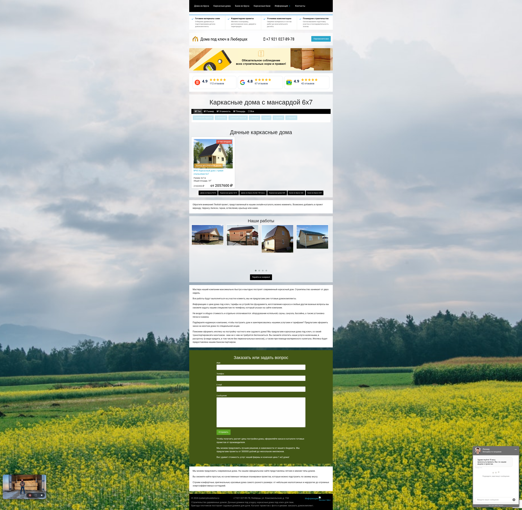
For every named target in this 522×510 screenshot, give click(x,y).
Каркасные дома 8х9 (277, 193)
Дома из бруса (201, 6)
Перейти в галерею (260, 277)
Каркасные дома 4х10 (228, 193)
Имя (218, 363)
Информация (281, 6)
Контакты (300, 6)
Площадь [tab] (240, 111)
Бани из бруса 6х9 (314, 193)
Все (252, 111)
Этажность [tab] (225, 111)
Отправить (223, 432)
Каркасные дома (222, 6)
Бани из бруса (242, 6)
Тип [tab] (199, 111)
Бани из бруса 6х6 (296, 193)
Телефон (220, 374)
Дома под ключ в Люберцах (223, 39)
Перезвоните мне (321, 39)
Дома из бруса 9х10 (208, 193)
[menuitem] (201, 6)
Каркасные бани (262, 6)
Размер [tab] (210, 111)
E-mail (219, 385)
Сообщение (222, 396)
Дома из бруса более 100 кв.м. (253, 193)
